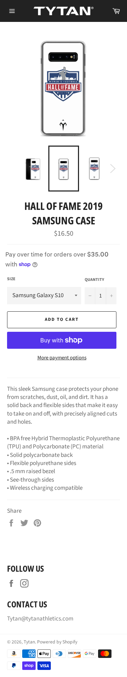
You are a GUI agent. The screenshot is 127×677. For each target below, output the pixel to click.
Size (11, 279)
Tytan (29, 641)
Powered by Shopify (57, 641)
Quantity (94, 280)
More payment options (61, 357)
